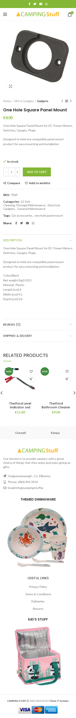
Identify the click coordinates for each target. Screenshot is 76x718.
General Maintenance (31, 209)
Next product (71, 101)
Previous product (62, 101)
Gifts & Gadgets (24, 101)
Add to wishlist (39, 183)
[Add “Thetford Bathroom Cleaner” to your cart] (67, 379)
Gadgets (42, 101)
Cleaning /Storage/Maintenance (24, 205)
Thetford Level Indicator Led (20, 405)
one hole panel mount (49, 215)
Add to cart (37, 172)
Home (7, 101)
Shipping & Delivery (17, 336)
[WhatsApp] (46, 4)
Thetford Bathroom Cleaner (56, 405)
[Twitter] (35, 4)
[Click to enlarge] (10, 86)
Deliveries (38, 601)
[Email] (41, 4)
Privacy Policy (38, 586)
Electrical (54, 205)
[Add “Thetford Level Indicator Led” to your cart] (31, 379)
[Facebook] (29, 4)
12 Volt (25, 201)
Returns (38, 608)
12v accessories (22, 215)
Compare (13, 183)
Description (12, 240)
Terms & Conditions (38, 594)
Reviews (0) (12, 325)
